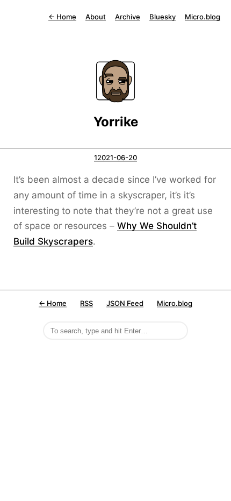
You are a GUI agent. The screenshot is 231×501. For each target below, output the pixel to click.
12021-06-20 (115, 157)
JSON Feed (124, 303)
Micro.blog (202, 16)
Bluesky (162, 16)
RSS (86, 303)
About (95, 16)
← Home (53, 303)
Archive (127, 16)
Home (62, 16)
